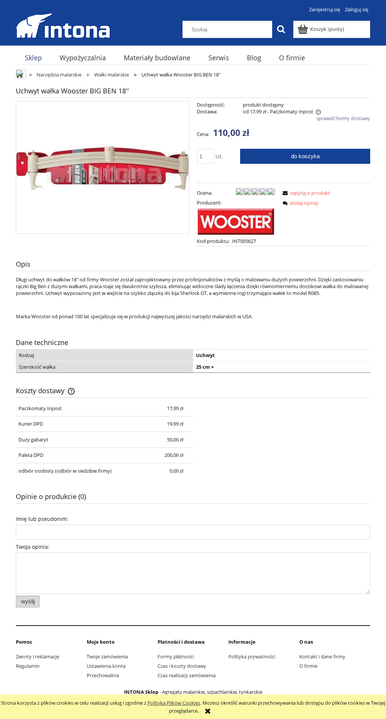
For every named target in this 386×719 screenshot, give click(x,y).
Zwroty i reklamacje (37, 656)
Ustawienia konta (106, 666)
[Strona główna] (63, 24)
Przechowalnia (103, 675)
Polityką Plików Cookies (173, 702)
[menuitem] (33, 57)
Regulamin (28, 666)
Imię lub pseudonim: (42, 518)
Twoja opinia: (32, 546)
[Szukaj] (281, 29)
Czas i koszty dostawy (182, 666)
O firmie (308, 666)
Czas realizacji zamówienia (187, 675)
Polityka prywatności (251, 656)
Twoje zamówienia (107, 656)
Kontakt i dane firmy (322, 656)
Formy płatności (176, 656)
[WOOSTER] (236, 221)
